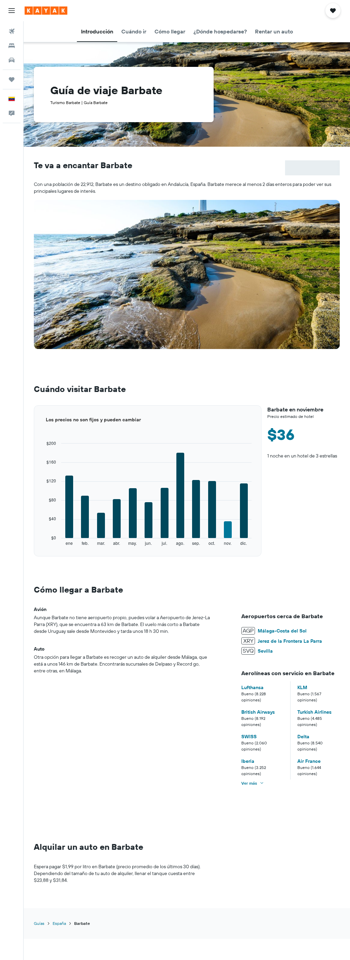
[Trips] (12, 79)
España (59, 923)
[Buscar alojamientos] (12, 46)
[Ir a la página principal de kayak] (46, 10)
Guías (39, 923)
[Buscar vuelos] (12, 31)
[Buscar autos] (12, 60)
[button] (11, 10)
